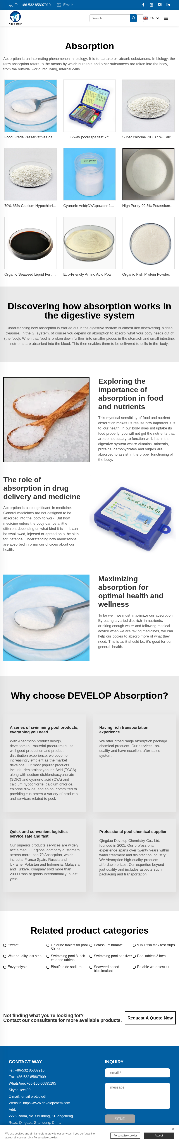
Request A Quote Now (150, 1018)
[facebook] (143, 5)
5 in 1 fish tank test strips (156, 945)
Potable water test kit (153, 967)
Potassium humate (108, 945)
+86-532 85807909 (31, 1077)
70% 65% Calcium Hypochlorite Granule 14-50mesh (46, 206)
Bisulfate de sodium (66, 967)
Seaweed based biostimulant (106, 969)
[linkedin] (168, 5)
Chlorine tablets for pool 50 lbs (69, 947)
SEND (120, 1119)
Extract (13, 945)
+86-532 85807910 (36, 5)
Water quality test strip (24, 956)
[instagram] (160, 5)
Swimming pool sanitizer (113, 956)
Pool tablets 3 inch (151, 956)
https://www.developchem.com (46, 1103)
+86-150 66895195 (41, 1083)
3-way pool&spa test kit (89, 137)
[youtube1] (152, 5)
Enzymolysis (17, 967)
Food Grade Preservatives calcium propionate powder (48, 137)
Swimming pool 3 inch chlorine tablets (68, 958)
